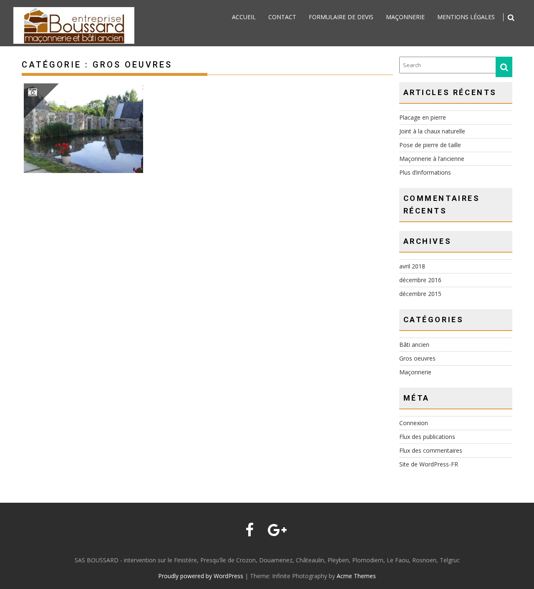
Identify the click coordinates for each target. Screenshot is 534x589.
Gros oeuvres (417, 358)
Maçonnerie (405, 17)
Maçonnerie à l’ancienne (431, 159)
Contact (282, 17)
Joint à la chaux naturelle (432, 131)
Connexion (413, 423)
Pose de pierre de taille (430, 145)
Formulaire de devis (341, 17)
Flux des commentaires (430, 450)
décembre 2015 (420, 294)
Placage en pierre (422, 117)
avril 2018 (412, 266)
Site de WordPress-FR (428, 464)
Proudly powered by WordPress (200, 576)
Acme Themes (356, 576)
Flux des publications (427, 437)
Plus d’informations (425, 172)
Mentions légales (466, 17)
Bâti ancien (414, 344)
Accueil (244, 17)
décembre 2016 (420, 280)
